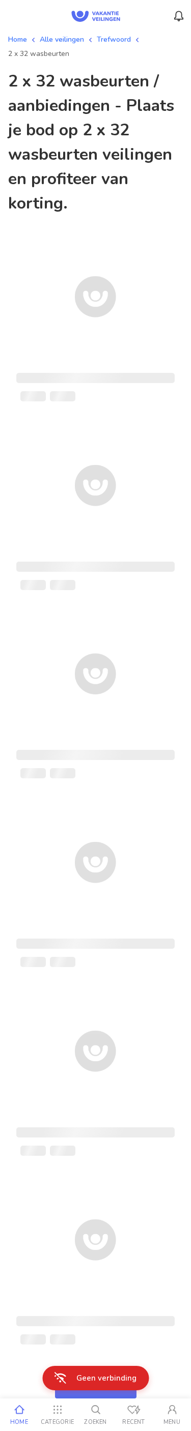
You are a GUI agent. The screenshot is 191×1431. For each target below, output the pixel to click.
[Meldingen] (179, 16)
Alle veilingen (62, 39)
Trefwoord (114, 39)
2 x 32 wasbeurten (38, 54)
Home (17, 39)
